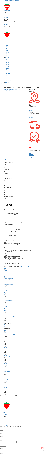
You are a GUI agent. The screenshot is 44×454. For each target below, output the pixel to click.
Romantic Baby (7, 68)
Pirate (6, 63)
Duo (6, 46)
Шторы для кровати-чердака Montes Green (8, 311)
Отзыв (5, 200)
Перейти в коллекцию (24, 266)
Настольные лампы (8, 73)
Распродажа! (6, 45)
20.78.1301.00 (5, 347)
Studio (7, 55)
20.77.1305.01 (5, 275)
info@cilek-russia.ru (7, 417)
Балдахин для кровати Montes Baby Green (8, 284)
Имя (4, 197)
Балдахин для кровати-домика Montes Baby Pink (9, 300)
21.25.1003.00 (5, 299)
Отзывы (13, 0)
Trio (6, 49)
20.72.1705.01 (5, 332)
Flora (6, 53)
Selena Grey (7, 52)
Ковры (7, 71)
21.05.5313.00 (5, 310)
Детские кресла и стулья (8, 80)
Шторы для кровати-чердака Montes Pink (8, 305)
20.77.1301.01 (5, 267)
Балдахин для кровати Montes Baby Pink (8, 289)
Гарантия (11, 0)
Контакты (18, 0)
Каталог (3, 83)
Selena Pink (7, 59)
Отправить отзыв (6, 207)
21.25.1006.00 (5, 283)
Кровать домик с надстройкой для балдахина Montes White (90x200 (11, 364)
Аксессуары (6, 70)
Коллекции (1, 83)
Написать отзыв (5, 195)
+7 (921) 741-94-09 (6, 17)
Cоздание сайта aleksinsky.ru (7, 425)
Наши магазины (5, 413)
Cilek (32, 89)
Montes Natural (7, 66)
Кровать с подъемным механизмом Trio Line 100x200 (9, 372)
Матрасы (7, 76)
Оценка (5, 198)
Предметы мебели (7, 77)
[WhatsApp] (6, 1)
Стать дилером (15, 0)
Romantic (7, 47)
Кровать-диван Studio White (7, 327)
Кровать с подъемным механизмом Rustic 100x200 (9, 334)
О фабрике (5, 0)
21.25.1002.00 (5, 294)
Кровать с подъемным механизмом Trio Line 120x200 (9, 380)
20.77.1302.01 (5, 363)
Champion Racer (8, 62)
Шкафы (7, 78)
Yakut (6, 54)
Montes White (7, 64)
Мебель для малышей (7, 65)
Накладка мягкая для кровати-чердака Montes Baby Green (10, 316)
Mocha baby (7, 69)
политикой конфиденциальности (7, 429)
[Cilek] (5, 269)
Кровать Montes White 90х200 (7, 270)
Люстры (7, 72)
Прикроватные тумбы (8, 79)
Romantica (7, 50)
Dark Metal (7, 48)
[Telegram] (31, 157)
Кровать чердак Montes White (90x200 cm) (8, 278)
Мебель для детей (7, 57)
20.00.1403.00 (5, 324)
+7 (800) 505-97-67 (6, 16)
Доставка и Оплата (5, 410)
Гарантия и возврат (5, 411)
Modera (7, 56)
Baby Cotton (7, 67)
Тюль (6, 75)
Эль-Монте (5, 42)
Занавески (7, 74)
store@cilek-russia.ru (31, 110)
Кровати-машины (7, 82)
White (6, 51)
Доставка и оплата (8, 0)
